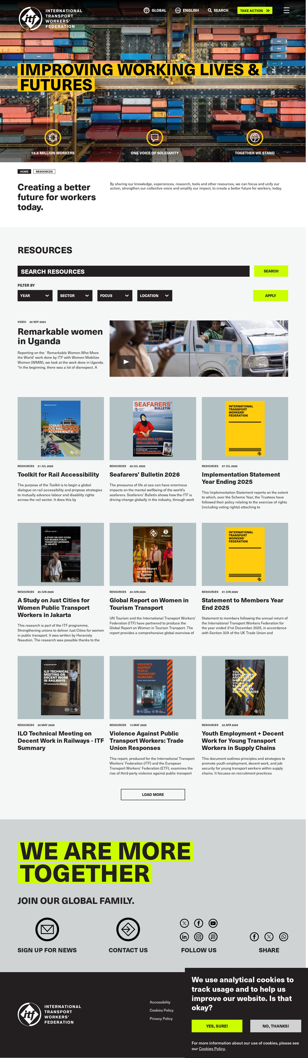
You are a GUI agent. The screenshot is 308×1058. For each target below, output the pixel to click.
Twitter (184, 923)
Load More (153, 794)
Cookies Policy (162, 1010)
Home (24, 171)
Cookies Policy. (212, 1048)
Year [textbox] (25, 295)
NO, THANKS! (275, 1026)
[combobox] (35, 295)
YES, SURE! (217, 1026)
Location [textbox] (149, 295)
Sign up (47, 932)
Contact (128, 932)
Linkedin (184, 936)
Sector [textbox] (67, 295)
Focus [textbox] (106, 295)
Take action (251, 10)
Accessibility (160, 1002)
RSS (213, 936)
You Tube (213, 923)
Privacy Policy (161, 1018)
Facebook (199, 923)
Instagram (199, 936)
